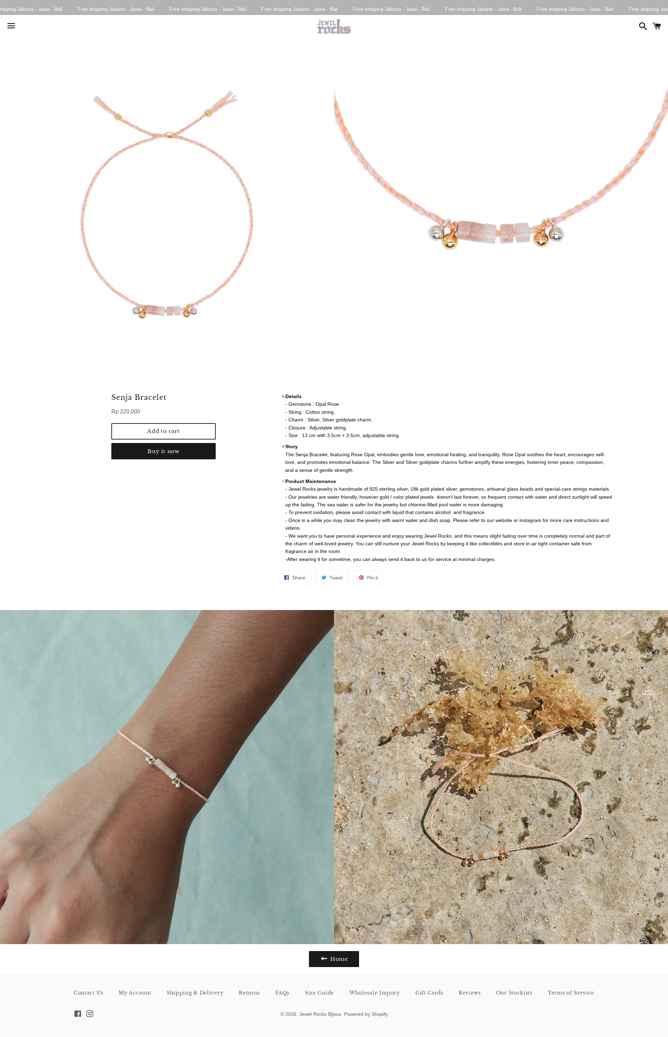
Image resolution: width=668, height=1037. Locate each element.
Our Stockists (514, 993)
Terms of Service (571, 993)
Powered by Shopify (366, 1014)
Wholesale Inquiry (374, 993)
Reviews (470, 993)
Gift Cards (429, 993)
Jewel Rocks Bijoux (320, 1014)
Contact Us (88, 993)
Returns (249, 993)
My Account (135, 993)
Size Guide (319, 993)
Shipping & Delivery (195, 993)
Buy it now (164, 451)
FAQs (282, 993)
